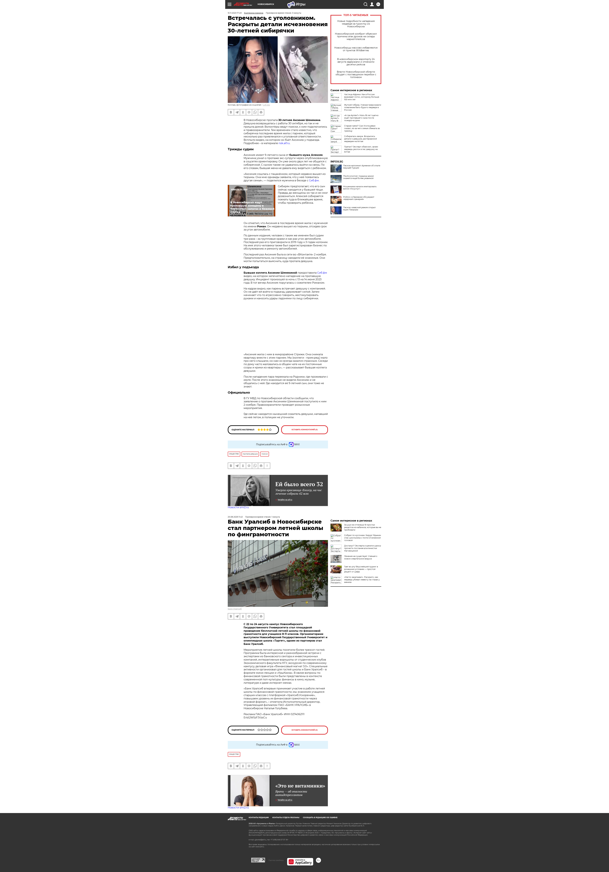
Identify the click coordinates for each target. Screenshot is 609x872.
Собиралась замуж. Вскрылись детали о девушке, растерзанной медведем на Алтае (360, 139)
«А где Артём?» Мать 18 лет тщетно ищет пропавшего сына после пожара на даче (361, 118)
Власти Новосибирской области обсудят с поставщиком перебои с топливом (356, 75)
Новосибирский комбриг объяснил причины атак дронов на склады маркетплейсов (356, 36)
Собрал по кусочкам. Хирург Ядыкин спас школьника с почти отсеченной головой (362, 537)
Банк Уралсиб (235, 609)
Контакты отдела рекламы (285, 818)
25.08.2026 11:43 (235, 517)
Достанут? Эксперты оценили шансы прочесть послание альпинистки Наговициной (362, 548)
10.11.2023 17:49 (235, 13)
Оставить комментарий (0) (304, 430)
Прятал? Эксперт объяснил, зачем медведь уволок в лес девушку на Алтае (361, 149)
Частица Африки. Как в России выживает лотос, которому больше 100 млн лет (361, 97)
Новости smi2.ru (238, 507)
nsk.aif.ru (284, 143)
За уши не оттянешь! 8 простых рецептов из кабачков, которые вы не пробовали (362, 527)
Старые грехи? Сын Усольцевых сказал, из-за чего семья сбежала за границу (362, 128)
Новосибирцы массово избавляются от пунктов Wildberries (355, 49)
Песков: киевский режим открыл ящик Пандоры (359, 208)
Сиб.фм (266, 105)
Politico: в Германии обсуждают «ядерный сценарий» (358, 198)
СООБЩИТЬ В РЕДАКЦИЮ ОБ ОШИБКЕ (320, 818)
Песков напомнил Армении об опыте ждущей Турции (361, 167)
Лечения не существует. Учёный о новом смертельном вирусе (360, 557)
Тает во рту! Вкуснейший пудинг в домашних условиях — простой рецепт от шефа (361, 569)
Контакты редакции (259, 818)
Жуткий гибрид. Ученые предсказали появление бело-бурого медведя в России (362, 107)
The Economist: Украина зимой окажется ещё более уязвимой (358, 177)
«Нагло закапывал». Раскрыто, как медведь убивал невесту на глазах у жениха (362, 579)
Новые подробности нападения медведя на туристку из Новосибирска (356, 24)
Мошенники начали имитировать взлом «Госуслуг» (360, 187)
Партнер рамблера (276, 860)
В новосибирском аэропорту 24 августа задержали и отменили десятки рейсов (356, 62)
